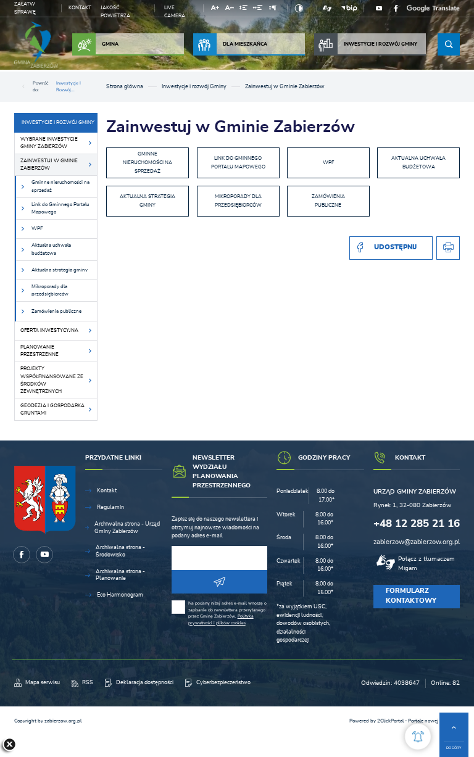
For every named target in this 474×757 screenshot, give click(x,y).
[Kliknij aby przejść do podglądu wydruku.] (448, 248)
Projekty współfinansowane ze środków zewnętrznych (51, 380)
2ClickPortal (390, 721)
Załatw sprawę (25, 8)
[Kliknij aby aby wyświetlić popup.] (418, 737)
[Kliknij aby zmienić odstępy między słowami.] (258, 9)
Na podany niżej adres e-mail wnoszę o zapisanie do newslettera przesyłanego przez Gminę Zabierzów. (227, 613)
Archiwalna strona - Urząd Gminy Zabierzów (127, 527)
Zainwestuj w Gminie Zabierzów (49, 164)
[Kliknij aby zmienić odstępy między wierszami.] (243, 9)
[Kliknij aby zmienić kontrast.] (299, 8)
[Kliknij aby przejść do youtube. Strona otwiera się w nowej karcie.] (379, 8)
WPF (37, 228)
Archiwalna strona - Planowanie (120, 575)
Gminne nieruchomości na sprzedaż (60, 186)
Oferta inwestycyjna (49, 330)
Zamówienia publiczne (56, 311)
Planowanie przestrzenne (39, 350)
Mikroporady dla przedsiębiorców (50, 290)
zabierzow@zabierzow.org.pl (416, 542)
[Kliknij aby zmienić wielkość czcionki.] (215, 9)
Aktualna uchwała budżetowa (51, 248)
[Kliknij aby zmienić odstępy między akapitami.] (272, 9)
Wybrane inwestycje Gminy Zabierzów (49, 142)
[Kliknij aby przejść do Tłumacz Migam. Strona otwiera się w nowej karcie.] (327, 8)
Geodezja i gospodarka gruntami (52, 409)
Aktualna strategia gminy (59, 270)
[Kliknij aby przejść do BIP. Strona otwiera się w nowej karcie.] (349, 8)
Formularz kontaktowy (411, 596)
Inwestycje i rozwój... (68, 86)
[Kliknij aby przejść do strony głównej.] (36, 45)
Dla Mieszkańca (245, 44)
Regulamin (110, 507)
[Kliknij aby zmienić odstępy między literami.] (229, 9)
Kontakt (80, 7)
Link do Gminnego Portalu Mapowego (60, 208)
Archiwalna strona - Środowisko (120, 551)
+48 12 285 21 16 (416, 523)
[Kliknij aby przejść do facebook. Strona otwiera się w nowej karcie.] (396, 8)
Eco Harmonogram (120, 595)
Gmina (110, 44)
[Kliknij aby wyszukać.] (449, 44)
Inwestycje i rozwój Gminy (380, 44)
